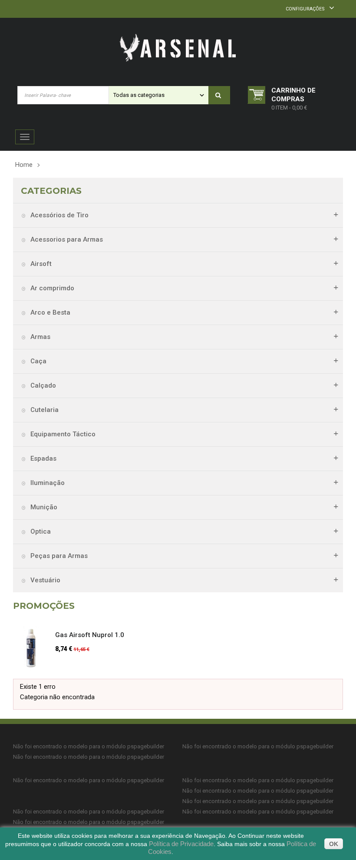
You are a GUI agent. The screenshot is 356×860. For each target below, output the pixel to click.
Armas (39, 337)
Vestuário (44, 580)
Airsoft (40, 264)
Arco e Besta (49, 312)
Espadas (42, 458)
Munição (43, 507)
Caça (37, 361)
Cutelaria (44, 410)
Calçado (42, 385)
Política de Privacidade (181, 843)
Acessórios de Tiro (59, 215)
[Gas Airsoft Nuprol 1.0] (34, 648)
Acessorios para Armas (66, 239)
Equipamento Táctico (62, 434)
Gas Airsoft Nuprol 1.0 (89, 635)
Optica (40, 531)
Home (24, 165)
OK (333, 843)
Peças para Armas (58, 556)
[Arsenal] (178, 48)
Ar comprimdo (51, 288)
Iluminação (47, 483)
